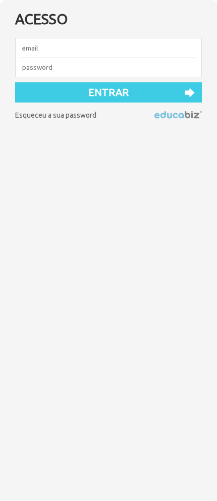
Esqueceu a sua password (55, 115)
